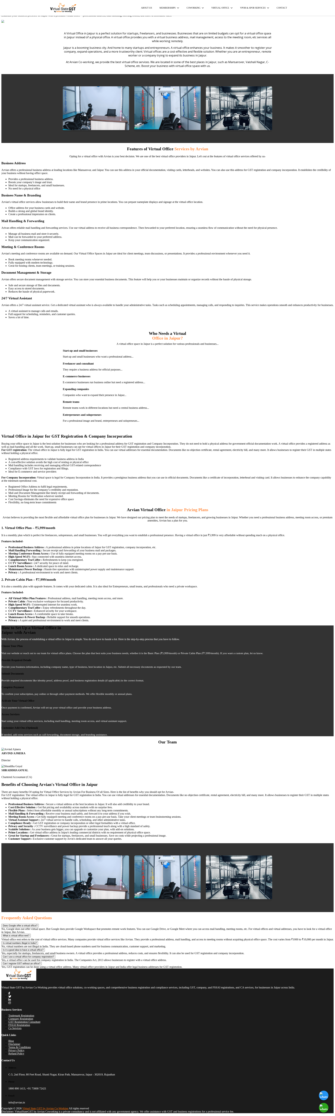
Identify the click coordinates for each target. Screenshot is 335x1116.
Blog (11, 1040)
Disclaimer (14, 1044)
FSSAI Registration (19, 1025)
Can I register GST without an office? (21, 963)
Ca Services (14, 1028)
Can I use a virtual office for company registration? (28, 956)
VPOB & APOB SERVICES (253, 7)
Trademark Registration (21, 1015)
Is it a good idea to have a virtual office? (23, 950)
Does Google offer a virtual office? (20, 925)
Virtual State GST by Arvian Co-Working (45, 1108)
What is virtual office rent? (16, 935)
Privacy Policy (16, 1050)
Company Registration (20, 1018)
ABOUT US (146, 7)
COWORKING (194, 7)
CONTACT (282, 7)
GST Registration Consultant (24, 1021)
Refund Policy (16, 1053)
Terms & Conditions (19, 1047)
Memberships (167, 7)
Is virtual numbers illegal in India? (20, 943)
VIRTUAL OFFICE (220, 7)
